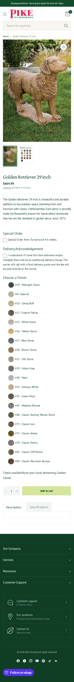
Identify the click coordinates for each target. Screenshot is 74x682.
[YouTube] (37, 661)
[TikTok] (50, 661)
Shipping (7, 187)
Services (8, 560)
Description (13, 507)
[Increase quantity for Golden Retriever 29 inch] (17, 491)
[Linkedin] (56, 661)
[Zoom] (63, 47)
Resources (9, 571)
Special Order (13, 233)
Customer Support (14, 582)
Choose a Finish (14, 277)
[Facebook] (18, 661)
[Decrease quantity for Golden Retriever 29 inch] (6, 491)
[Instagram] (31, 661)
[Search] (66, 25)
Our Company (11, 548)
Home (6, 36)
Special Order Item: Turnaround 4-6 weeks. (32, 239)
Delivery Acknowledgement (23, 248)
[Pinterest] (43, 661)
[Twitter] (24, 661)
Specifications (39, 507)
